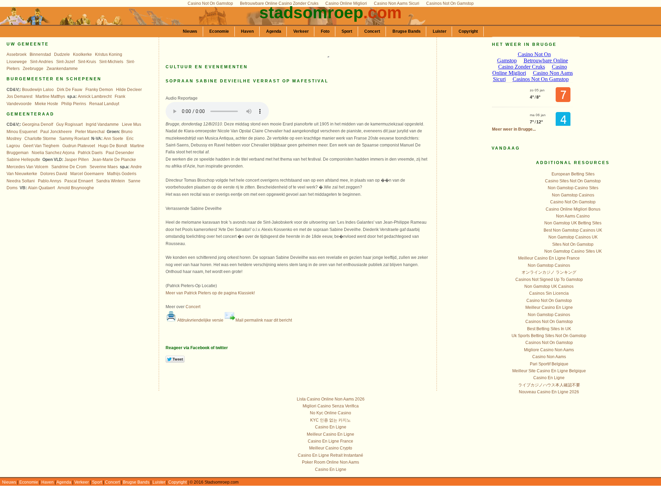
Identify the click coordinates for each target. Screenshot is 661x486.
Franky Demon (99, 89)
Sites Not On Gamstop (573, 244)
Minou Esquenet (22, 131)
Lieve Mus (131, 124)
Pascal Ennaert (78, 181)
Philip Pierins (73, 103)
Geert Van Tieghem (41, 145)
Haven (247, 31)
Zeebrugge (33, 68)
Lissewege (17, 61)
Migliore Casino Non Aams (549, 349)
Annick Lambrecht (95, 96)
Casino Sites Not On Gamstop (573, 181)
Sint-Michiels (111, 61)
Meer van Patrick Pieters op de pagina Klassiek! (210, 293)
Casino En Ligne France (330, 441)
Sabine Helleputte (23, 159)
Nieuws (190, 31)
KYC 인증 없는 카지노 (330, 420)
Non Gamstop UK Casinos (549, 286)
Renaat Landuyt (104, 103)
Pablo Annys (49, 181)
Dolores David (53, 173)
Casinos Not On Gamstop (549, 321)
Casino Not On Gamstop (573, 202)
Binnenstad (40, 54)
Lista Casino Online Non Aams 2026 (331, 399)
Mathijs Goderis (121, 173)
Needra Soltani (21, 181)
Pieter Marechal (90, 131)
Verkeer (301, 31)
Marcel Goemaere (87, 173)
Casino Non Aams (549, 356)
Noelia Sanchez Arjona (53, 152)
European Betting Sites (573, 174)
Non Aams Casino (573, 216)
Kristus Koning (108, 54)
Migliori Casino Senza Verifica (331, 406)
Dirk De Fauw (69, 89)
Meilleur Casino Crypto (330, 448)
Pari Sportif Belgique (549, 364)
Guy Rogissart (69, 124)
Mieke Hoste (46, 103)
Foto (325, 31)
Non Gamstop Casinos (573, 195)
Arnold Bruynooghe (75, 187)
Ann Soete (113, 138)
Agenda (273, 31)
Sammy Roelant (74, 138)
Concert (372, 31)
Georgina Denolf (37, 124)
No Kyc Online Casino (330, 413)
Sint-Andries (41, 61)
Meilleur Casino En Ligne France (549, 258)
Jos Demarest (19, 96)
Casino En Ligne (549, 377)
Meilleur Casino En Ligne (549, 307)
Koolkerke (82, 54)
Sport (347, 31)
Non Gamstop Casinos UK (573, 237)
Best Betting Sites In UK (549, 328)
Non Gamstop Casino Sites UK (573, 251)
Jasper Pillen (76, 159)
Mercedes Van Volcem (27, 166)
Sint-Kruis (87, 61)
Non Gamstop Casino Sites (573, 187)
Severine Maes (104, 166)
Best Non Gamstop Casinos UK (573, 230)
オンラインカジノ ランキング (549, 272)
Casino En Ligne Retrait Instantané (330, 455)
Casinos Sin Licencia (549, 293)
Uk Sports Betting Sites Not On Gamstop (549, 335)
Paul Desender (120, 152)
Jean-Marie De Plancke (114, 159)
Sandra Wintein (110, 181)
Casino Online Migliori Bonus (573, 209)
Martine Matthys (50, 96)
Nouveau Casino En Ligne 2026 (549, 391)
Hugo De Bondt (112, 145)
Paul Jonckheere (56, 131)
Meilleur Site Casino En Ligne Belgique (549, 370)
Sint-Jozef (65, 61)
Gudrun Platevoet (78, 145)
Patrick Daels (90, 152)
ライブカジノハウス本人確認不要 (549, 385)
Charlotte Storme (40, 138)
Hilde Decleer (129, 89)
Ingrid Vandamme (102, 124)
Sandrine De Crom (68, 166)
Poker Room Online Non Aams (330, 462)
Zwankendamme (62, 68)
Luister (440, 31)
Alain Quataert (41, 187)
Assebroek (17, 54)
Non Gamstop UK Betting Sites (572, 223)
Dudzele (62, 54)
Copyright (468, 31)
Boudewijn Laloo (38, 89)
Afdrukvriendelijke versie (200, 320)
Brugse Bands (406, 31)
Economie (219, 31)
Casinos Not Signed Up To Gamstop (549, 279)
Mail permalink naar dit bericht (263, 320)
